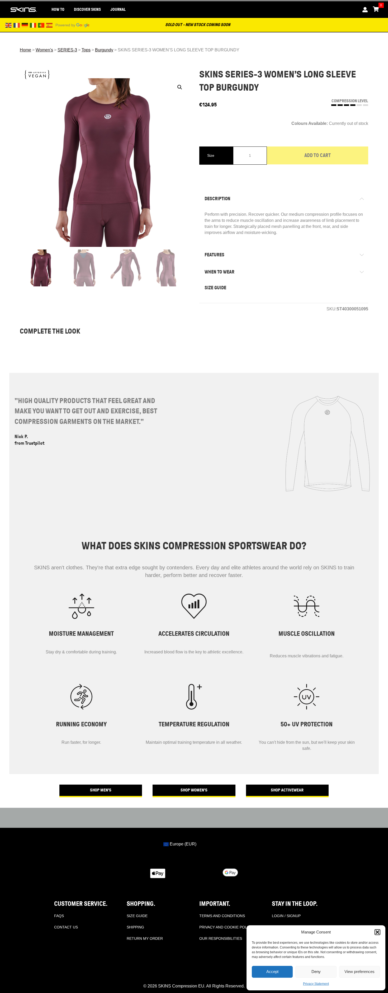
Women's (44, 50)
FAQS (59, 916)
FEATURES (214, 254)
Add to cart (317, 155)
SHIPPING (135, 927)
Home (25, 50)
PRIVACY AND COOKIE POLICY (226, 927)
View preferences (359, 971)
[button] (377, 932)
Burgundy (104, 50)
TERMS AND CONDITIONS (222, 916)
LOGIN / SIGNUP (286, 916)
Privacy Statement (316, 984)
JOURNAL (118, 9)
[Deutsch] (25, 25)
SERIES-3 (67, 50)
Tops (86, 50)
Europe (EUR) (182, 844)
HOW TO (57, 9)
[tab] (283, 199)
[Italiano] (33, 25)
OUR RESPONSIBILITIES (220, 938)
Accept (272, 971)
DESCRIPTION (217, 198)
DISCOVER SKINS (87, 9)
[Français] (16, 25)
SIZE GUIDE (215, 287)
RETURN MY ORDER (145, 938)
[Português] (41, 25)
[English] (8, 25)
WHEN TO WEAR (219, 272)
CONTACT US (66, 927)
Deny (316, 971)
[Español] (49, 25)
